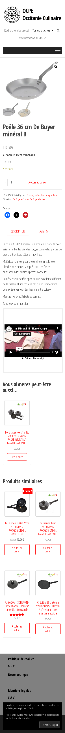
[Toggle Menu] (57, 50)
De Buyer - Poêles (37, 199)
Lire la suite (17, 457)
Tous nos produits (49, 195)
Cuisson (30, 195)
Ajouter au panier (38, 182)
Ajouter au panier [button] (17, 549)
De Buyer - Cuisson (21, 199)
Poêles (37, 195)
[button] (56, 67)
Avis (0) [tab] (44, 231)
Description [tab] (18, 231)
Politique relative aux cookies (19, 718)
